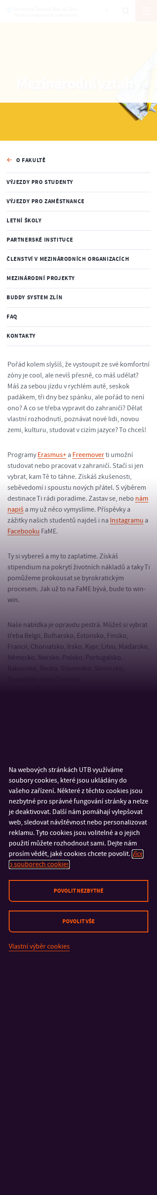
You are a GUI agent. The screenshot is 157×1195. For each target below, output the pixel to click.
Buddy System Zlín (34, 297)
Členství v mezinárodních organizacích (68, 259)
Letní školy (24, 221)
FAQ (12, 317)
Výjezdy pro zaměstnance (46, 201)
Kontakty (21, 336)
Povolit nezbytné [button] (78, 891)
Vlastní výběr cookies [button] (39, 946)
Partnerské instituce (40, 240)
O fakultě (30, 160)
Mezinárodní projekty (41, 278)
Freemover (88, 454)
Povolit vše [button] (78, 921)
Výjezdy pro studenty (40, 182)
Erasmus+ (52, 454)
